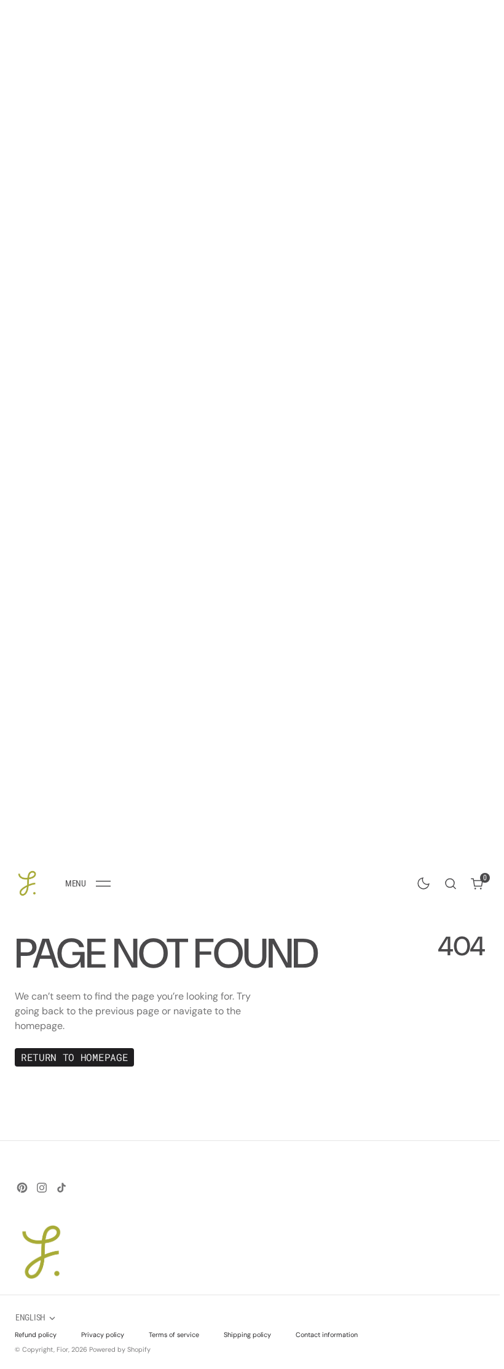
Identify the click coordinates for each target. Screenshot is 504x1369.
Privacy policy (102, 1334)
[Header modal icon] (103, 883)
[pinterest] (22, 1187)
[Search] (450, 883)
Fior (62, 1349)
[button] (88, 883)
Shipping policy (247, 1334)
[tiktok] (61, 1187)
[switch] (421, 881)
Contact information (327, 1334)
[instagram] (42, 1187)
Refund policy (36, 1334)
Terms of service (174, 1334)
